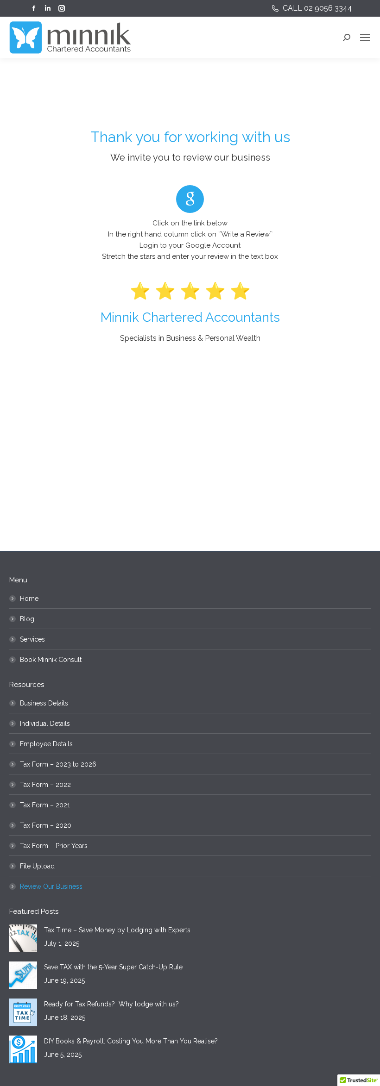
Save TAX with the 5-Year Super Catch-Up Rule (113, 967)
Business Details (44, 703)
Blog (27, 619)
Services (32, 639)
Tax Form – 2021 (45, 805)
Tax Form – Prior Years (54, 845)
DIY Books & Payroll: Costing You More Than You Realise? (131, 1041)
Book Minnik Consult (51, 659)
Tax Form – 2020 (45, 825)
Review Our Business (51, 886)
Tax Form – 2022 (45, 784)
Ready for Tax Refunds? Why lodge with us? (111, 1004)
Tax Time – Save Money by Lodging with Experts (117, 930)
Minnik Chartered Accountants (190, 317)
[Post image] (23, 938)
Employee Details (46, 744)
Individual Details (45, 723)
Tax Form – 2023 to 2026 (58, 764)
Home (29, 598)
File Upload (37, 866)
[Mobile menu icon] (365, 37)
